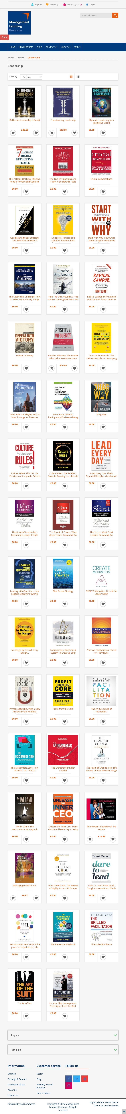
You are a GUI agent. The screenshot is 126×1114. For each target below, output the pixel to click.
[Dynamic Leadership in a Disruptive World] (101, 102)
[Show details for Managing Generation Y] (24, 868)
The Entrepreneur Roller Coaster (63, 769)
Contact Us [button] (51, 47)
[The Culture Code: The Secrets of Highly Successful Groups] (63, 868)
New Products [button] (26, 47)
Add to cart (13, 133)
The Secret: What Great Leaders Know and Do (101, 533)
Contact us (13, 1095)
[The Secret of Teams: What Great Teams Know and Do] (63, 514)
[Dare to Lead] (101, 868)
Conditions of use (16, 1084)
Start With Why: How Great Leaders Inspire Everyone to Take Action (101, 240)
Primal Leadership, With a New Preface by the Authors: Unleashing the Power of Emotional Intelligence (24, 713)
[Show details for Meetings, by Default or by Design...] (24, 632)
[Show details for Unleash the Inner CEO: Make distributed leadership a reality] (63, 809)
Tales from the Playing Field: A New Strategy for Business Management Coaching (25, 417)
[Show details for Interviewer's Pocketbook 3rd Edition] (101, 809)
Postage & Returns (17, 1079)
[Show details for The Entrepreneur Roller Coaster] (63, 750)
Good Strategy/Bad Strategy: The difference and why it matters (24, 240)
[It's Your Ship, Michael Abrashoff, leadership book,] (63, 985)
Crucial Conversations (101, 179)
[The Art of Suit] (24, 985)
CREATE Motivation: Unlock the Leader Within (101, 592)
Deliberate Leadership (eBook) (24, 120)
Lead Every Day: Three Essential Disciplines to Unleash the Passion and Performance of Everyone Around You (101, 477)
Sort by (13, 76)
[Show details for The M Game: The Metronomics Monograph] (24, 809)
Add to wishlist (36, 133)
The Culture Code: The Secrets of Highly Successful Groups (63, 887)
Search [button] (77, 47)
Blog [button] (39, 47)
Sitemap (12, 1073)
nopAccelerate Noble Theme (104, 1102)
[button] (71, 76)
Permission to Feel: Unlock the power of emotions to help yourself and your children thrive (25, 948)
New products (44, 1092)
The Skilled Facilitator (101, 944)
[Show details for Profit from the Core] (63, 691)
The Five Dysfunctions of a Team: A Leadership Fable (63, 180)
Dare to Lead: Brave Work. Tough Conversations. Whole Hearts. (101, 888)
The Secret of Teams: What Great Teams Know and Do (63, 533)
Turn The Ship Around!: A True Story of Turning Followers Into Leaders (63, 299)
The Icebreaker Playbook (63, 944)
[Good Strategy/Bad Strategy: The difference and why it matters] (24, 220)
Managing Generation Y (24, 885)
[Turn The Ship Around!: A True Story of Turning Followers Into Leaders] (63, 279)
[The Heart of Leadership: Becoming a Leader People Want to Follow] (24, 514)
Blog (39, 1079)
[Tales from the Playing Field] (24, 397)
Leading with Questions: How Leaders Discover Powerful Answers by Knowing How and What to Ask (25, 595)
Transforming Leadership (63, 120)
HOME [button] (12, 47)
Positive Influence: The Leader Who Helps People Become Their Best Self (63, 358)
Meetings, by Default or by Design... (24, 651)
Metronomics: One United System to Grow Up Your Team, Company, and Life (63, 653)
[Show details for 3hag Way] (101, 397)
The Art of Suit (24, 1003)
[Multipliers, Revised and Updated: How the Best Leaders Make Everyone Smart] (63, 220)
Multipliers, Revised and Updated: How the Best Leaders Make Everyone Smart (63, 240)
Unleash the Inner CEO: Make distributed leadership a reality (63, 828)
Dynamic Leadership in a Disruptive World (101, 121)
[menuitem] (12, 47)
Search (40, 1073)
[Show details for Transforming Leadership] (63, 102)
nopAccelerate (111, 1105)
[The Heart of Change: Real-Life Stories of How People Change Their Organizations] (101, 750)
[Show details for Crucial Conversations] (101, 161)
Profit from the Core (63, 709)
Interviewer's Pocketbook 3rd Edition (101, 828)
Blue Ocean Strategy (63, 591)
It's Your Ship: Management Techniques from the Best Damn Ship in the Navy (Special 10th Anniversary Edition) (63, 1007)
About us (12, 1089)
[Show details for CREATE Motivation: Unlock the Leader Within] (101, 573)
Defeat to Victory (24, 355)
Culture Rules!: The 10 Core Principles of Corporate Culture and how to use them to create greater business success (24, 477)
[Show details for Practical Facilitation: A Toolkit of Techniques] (101, 632)
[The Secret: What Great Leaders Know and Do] (101, 514)
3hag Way (101, 414)
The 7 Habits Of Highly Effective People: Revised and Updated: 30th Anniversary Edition (24, 182)
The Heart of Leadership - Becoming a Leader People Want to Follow (24, 535)
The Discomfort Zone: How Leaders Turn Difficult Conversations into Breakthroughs (24, 772)
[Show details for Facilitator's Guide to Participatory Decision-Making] (63, 397)
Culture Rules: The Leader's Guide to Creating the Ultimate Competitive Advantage (63, 476)
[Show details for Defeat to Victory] (24, 338)
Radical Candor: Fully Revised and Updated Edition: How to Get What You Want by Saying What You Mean (101, 300)
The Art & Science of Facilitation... (101, 710)
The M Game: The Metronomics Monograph (24, 828)
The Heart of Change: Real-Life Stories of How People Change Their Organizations (101, 770)
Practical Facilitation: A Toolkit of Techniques (101, 651)
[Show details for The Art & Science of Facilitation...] (101, 691)
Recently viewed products (45, 1086)
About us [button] (65, 47)
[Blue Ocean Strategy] (63, 573)
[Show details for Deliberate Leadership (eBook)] (24, 102)
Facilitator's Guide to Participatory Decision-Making (63, 416)
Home (11, 57)
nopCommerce (27, 1103)
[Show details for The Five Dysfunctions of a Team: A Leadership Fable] (63, 161)
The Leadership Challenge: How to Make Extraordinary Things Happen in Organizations (24, 299)
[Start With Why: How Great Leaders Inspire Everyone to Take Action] (101, 220)
